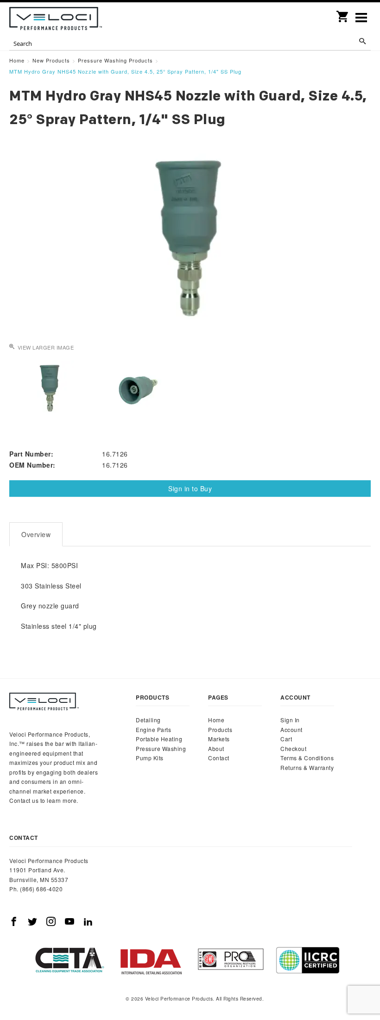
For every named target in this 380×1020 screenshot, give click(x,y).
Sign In (290, 720)
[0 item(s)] (343, 13)
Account (291, 729)
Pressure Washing (161, 748)
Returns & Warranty (307, 767)
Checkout (293, 748)
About (216, 748)
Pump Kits (150, 758)
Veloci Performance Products (55, 18)
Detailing (148, 720)
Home (216, 720)
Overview (36, 534)
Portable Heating (159, 739)
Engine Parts (153, 729)
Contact (218, 758)
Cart (286, 739)
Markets (219, 739)
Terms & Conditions (307, 758)
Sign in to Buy (190, 488)
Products (220, 729)
